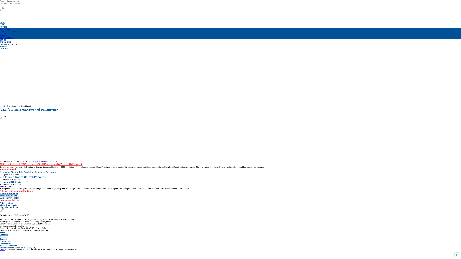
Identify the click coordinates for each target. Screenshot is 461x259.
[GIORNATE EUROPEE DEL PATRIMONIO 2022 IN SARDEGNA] (21, 139)
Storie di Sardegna (8, 196)
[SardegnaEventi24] (17, 10)
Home (2, 106)
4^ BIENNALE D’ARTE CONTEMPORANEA (23, 177)
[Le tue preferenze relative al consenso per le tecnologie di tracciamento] (457, 255)
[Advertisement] (230, 75)
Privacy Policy (6, 241)
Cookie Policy (5, 243)
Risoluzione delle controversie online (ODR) (18, 248)
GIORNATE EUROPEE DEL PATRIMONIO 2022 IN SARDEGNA (41, 164)
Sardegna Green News (10, 198)
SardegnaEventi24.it (39, 161)
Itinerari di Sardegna (9, 207)
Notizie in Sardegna (9, 194)
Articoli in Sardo (7, 203)
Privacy (3, 250)
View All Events (6, 186)
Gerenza (3, 237)
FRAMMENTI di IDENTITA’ (14, 182)
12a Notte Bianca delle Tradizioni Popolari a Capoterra (28, 172)
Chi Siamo (4, 235)
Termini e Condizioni (8, 245)
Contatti (3, 239)
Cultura (53, 161)
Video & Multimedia (9, 205)
